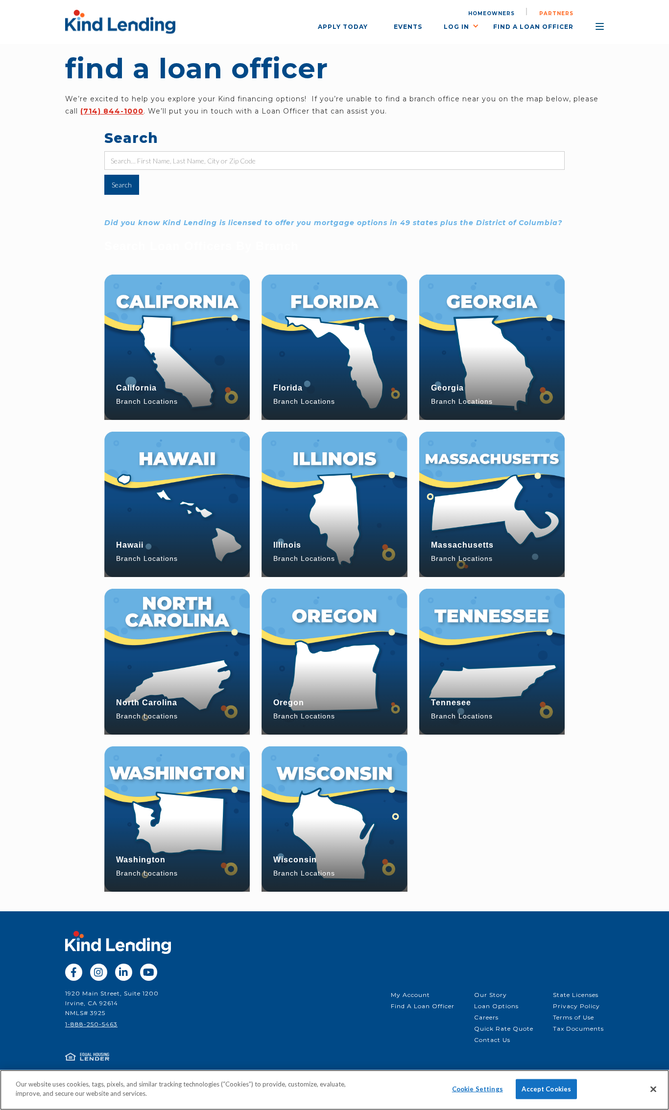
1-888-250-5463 (91, 1024)
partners (556, 13)
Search (131, 138)
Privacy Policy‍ (576, 1006)
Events (408, 26)
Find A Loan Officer (422, 1006)
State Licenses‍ (575, 994)
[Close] (653, 1089)
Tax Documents (578, 1028)
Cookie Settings (477, 1089)
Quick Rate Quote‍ (503, 1028)
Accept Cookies (546, 1089)
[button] (466, 26)
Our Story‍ (490, 994)
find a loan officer (533, 26)
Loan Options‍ (496, 1006)
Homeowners (491, 13)
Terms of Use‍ (573, 1017)
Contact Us (492, 1039)
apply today (343, 26)
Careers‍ (486, 1017)
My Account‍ (410, 994)
